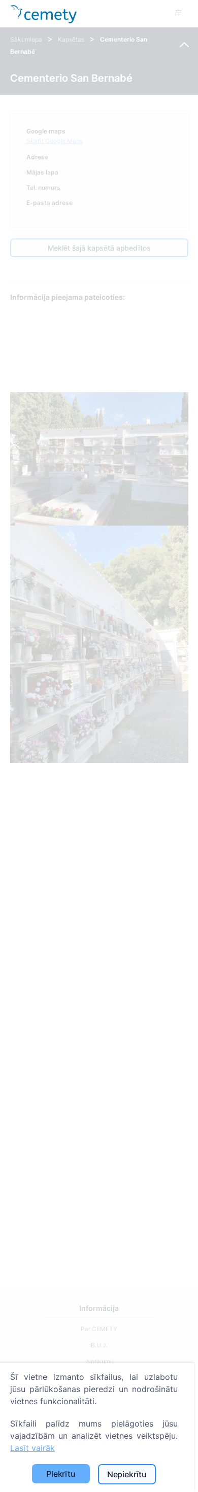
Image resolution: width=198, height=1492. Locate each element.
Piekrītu (61, 1474)
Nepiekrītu (127, 1474)
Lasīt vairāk (32, 1448)
